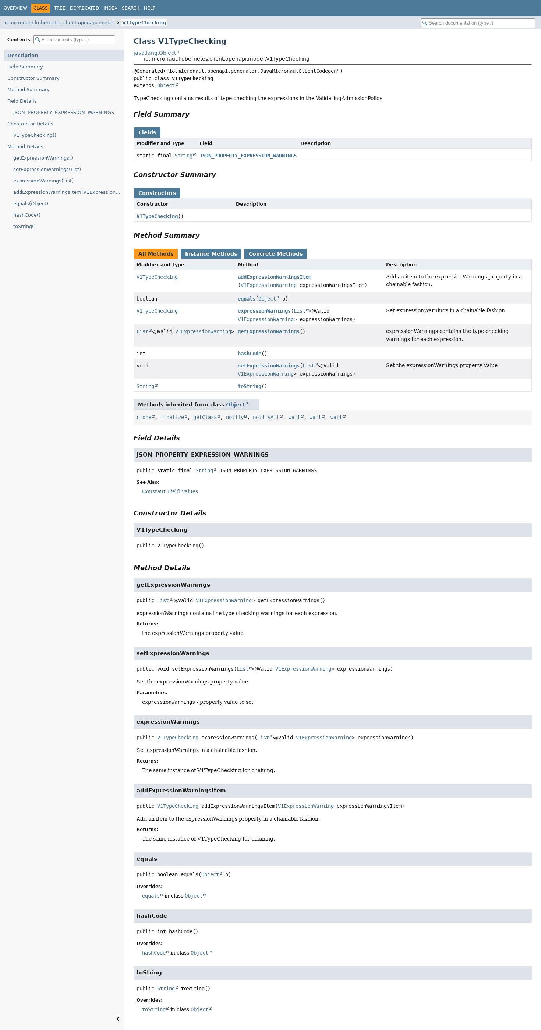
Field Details (22, 101)
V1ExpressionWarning (269, 285)
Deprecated (84, 8)
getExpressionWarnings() (43, 158)
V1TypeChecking (144, 22)
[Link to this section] (195, 114)
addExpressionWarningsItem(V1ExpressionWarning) (68, 192)
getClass (205, 417)
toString (249, 386)
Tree (60, 8)
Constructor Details (30, 124)
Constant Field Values (170, 491)
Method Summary (28, 89)
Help (149, 8)
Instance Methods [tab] (211, 254)
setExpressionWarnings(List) (47, 169)
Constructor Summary (33, 78)
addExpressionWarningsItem (274, 277)
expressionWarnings (264, 311)
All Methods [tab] (155, 254)
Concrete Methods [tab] (276, 254)
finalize (172, 417)
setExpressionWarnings (269, 366)
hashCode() (26, 215)
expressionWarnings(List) (43, 181)
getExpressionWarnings (269, 331)
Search (130, 8)
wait (294, 417)
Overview (15, 8)
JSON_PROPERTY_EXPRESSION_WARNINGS (63, 112)
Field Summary (25, 67)
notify (235, 417)
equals (246, 299)
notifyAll (266, 417)
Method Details (25, 146)
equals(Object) (30, 203)
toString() (24, 226)
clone (144, 417)
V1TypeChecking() (34, 135)
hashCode (249, 353)
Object (166, 85)
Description (22, 55)
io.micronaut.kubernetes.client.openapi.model (58, 22)
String (183, 156)
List (299, 311)
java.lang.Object (155, 53)
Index (110, 8)
